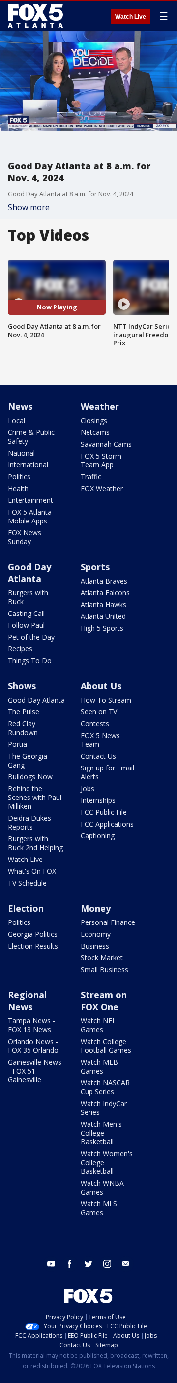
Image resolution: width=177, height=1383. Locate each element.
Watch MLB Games (99, 1066)
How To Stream (106, 700)
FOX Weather (102, 488)
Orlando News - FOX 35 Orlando (33, 1046)
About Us (101, 686)
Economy (96, 934)
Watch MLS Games (99, 1208)
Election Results (33, 946)
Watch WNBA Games (102, 1187)
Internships (98, 800)
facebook (70, 1264)
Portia (17, 744)
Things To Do (30, 660)
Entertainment (30, 500)
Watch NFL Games (98, 1025)
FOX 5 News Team (100, 740)
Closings (94, 420)
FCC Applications (107, 824)
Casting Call (26, 613)
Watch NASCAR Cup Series (105, 1087)
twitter (88, 1264)
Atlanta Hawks (103, 604)
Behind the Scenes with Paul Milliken (34, 797)
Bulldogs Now (30, 776)
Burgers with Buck (28, 597)
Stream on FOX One (104, 1001)
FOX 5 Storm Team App (101, 460)
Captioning (98, 835)
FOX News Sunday (24, 537)
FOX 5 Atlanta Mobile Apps (30, 516)
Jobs (87, 788)
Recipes (20, 648)
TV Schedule (27, 883)
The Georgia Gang (27, 760)
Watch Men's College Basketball (101, 1132)
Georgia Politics (33, 934)
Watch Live (130, 16)
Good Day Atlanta (29, 572)
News (20, 406)
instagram (107, 1264)
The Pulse (23, 711)
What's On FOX (32, 871)
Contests (95, 723)
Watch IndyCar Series (104, 1108)
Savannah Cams (106, 444)
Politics (19, 476)
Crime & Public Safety (31, 437)
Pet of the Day (31, 637)
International (28, 464)
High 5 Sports (102, 628)
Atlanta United (103, 616)
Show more (29, 207)
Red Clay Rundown (23, 728)
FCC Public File (104, 812)
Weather (100, 406)
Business (95, 946)
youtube (51, 1264)
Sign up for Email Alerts (107, 772)
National (21, 453)
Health (18, 488)
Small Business (104, 969)
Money (96, 908)
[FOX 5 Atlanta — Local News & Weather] (36, 16)
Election (26, 908)
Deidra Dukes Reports (29, 822)
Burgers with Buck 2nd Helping (35, 843)
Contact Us (98, 756)
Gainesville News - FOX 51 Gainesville (34, 1070)
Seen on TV (99, 711)
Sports (95, 567)
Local (16, 420)
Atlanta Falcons (105, 592)
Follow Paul (26, 625)
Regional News (27, 1001)
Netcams (95, 432)
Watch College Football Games (106, 1046)
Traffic (91, 476)
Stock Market (102, 957)
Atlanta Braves (104, 580)
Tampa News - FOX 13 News (31, 1025)
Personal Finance (108, 922)
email (126, 1264)
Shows (22, 686)
